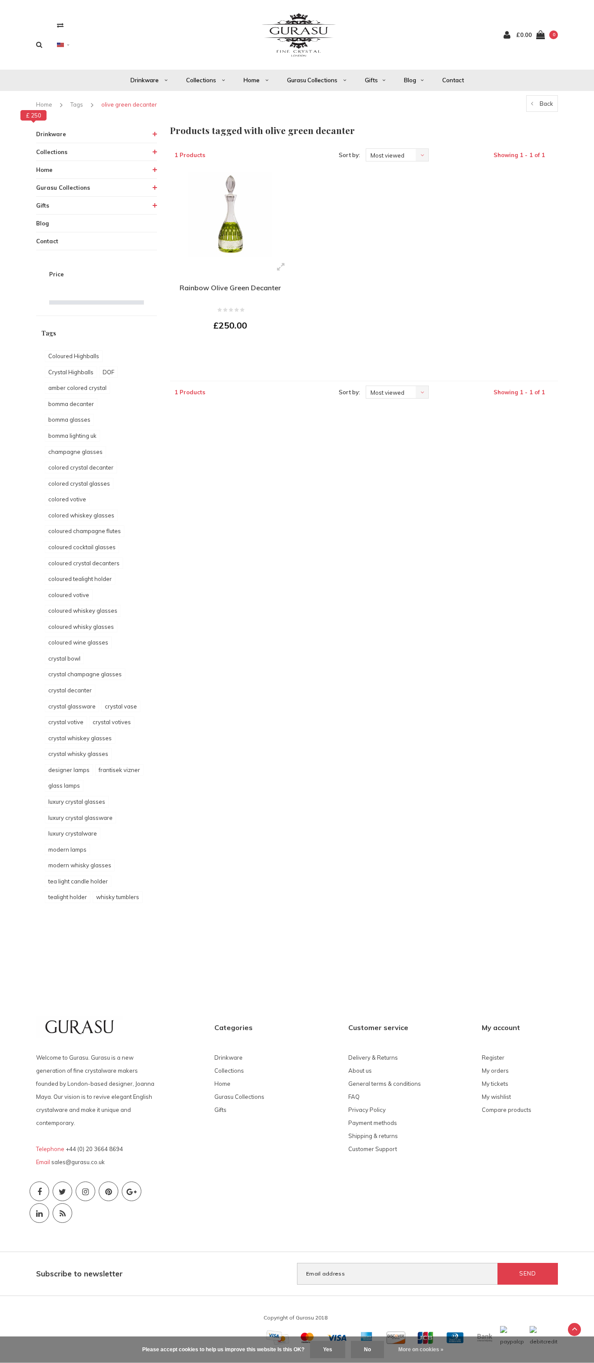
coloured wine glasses (78, 642)
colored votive (67, 499)
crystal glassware (72, 706)
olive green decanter (129, 104)
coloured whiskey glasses (82, 610)
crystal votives (112, 721)
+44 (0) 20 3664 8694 (94, 1148)
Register (493, 1057)
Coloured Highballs (73, 355)
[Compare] (60, 25)
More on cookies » (421, 1349)
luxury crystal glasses (76, 801)
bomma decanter (71, 403)
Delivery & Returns (373, 1057)
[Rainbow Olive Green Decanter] (230, 214)
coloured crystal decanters (84, 563)
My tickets (495, 1083)
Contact (453, 80)
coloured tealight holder (80, 578)
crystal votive (65, 721)
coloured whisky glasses (81, 626)
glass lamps (64, 785)
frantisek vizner (119, 769)
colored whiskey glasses (81, 515)
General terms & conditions (384, 1083)
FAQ (354, 1096)
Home (252, 80)
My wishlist (496, 1096)
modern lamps (67, 849)
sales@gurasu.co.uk (78, 1161)
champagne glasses (75, 451)
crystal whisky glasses (78, 753)
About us (360, 1070)
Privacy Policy (367, 1109)
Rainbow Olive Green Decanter (230, 287)
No (367, 1349)
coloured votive (68, 594)
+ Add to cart (225, 349)
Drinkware (145, 80)
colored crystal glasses (79, 483)
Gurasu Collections (313, 80)
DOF (108, 372)
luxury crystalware (72, 833)
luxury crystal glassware (80, 817)
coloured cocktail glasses (82, 547)
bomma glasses (69, 419)
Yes (327, 1349)
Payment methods (372, 1122)
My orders (495, 1070)
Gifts (371, 80)
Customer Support (372, 1148)
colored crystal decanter (80, 467)
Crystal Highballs (70, 372)
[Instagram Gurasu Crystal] (85, 1191)
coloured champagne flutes (84, 530)
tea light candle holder (78, 881)
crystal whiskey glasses (80, 738)
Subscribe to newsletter (79, 1273)
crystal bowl (64, 658)
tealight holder (67, 896)
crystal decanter (70, 690)
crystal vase (121, 706)
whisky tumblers (117, 896)
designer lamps (69, 769)
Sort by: (349, 154)
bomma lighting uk (72, 435)
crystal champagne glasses (85, 674)
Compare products (506, 1109)
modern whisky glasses (79, 865)
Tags (76, 104)
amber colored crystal (77, 387)
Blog (410, 80)
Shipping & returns (373, 1135)
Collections (201, 80)
